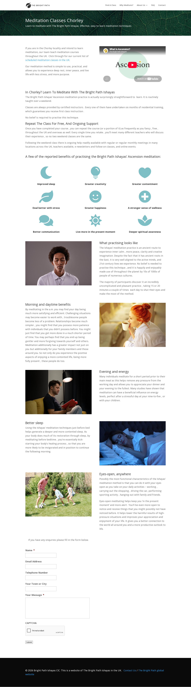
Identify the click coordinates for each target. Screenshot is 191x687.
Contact (162, 5)
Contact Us (130, 670)
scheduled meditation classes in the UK (47, 60)
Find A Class (110, 5)
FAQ (153, 5)
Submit (29, 642)
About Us (141, 5)
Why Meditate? (126, 5)
